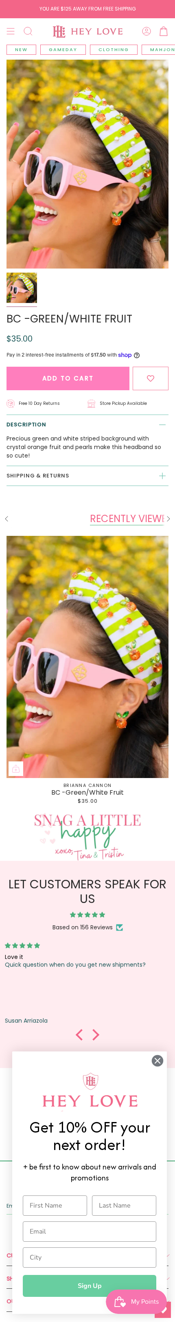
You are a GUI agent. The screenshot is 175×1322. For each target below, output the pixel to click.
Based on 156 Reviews (82, 927)
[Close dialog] (157, 1061)
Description (26, 424)
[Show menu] (10, 31)
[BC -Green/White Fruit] (87, 657)
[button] (28, 31)
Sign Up (90, 1285)
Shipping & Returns (38, 475)
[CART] (163, 31)
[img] (87, 915)
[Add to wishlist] (150, 379)
